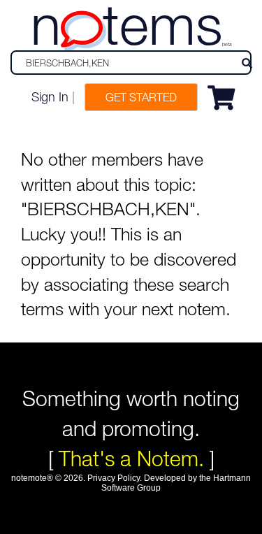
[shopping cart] (225, 95)
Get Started (141, 97)
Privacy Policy (113, 478)
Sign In (49, 96)
